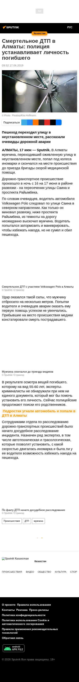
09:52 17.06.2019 (12, 65)
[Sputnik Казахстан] (11, 28)
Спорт (74, 572)
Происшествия (12, 521)
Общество (44, 572)
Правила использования (34, 604)
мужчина (38, 521)
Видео (30, 572)
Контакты (8, 609)
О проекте (9, 604)
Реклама (22, 609)
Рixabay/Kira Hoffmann (24, 115)
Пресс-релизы (39, 609)
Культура (60, 572)
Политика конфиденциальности (23, 615)
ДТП (27, 521)
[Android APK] (14, 648)
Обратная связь (13, 637)
